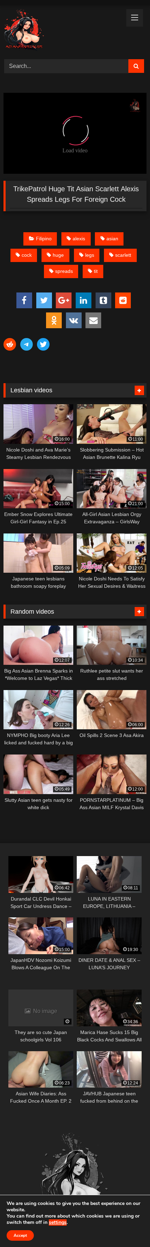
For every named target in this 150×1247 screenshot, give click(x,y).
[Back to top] (128, 1226)
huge (58, 255)
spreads (64, 271)
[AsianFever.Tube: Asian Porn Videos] (61, 31)
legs (89, 255)
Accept (20, 1235)
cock (27, 255)
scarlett (123, 255)
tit (96, 271)
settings (58, 1222)
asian (112, 238)
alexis (79, 238)
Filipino (44, 238)
